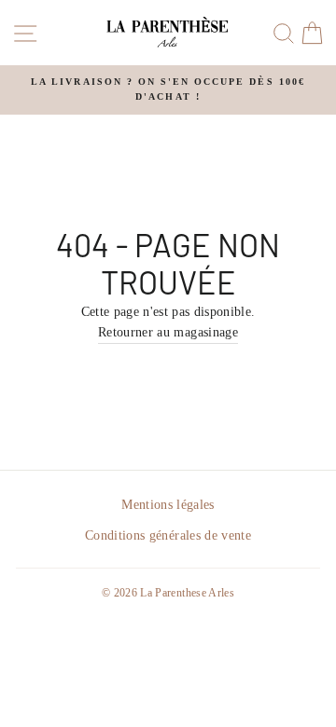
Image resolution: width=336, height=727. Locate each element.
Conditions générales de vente (168, 535)
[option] (168, 90)
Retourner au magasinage (168, 332)
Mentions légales (167, 505)
